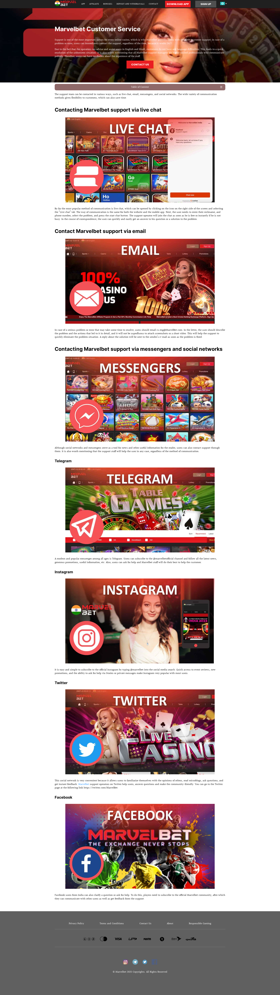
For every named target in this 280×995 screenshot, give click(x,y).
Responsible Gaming (200, 923)
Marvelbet (83, 784)
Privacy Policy (76, 923)
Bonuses (107, 4)
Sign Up (206, 4)
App (83, 4)
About (170, 923)
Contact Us (140, 64)
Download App (178, 4)
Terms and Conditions (112, 923)
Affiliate (94, 4)
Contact (153, 4)
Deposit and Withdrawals (130, 4)
